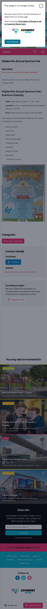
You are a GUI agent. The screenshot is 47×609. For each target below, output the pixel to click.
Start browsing (12, 42)
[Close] (41, 6)
